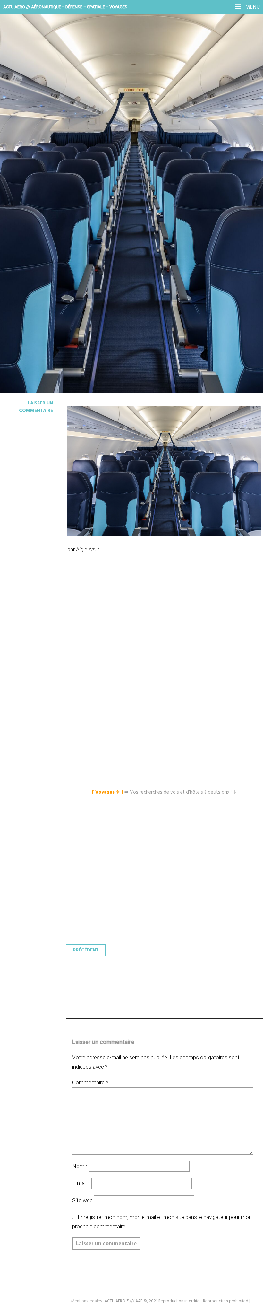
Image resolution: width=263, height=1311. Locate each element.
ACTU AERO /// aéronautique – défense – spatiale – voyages (65, 6)
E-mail (81, 1183)
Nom (80, 1166)
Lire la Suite (29, 162)
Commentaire (90, 1082)
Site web (82, 1200)
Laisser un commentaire (36, 406)
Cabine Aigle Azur (53, 120)
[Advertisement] (166, 627)
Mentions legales (86, 1301)
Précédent (86, 950)
